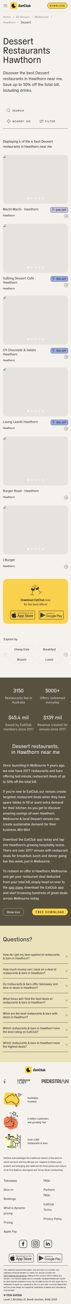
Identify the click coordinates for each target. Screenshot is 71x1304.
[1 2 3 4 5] (35, 179)
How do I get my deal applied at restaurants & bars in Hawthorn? (31, 956)
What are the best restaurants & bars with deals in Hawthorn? (30, 1015)
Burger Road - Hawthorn (21, 491)
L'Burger (9, 560)
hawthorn (9, 22)
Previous (5, 654)
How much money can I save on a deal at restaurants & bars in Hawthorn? (29, 971)
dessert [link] (26, 22)
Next (66, 654)
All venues (22, 17)
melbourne (42, 17)
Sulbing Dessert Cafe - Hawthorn (19, 280)
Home (7, 17)
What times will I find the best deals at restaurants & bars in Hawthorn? (27, 1000)
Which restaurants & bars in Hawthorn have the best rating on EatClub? (31, 1029)
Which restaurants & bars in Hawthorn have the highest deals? (31, 1044)
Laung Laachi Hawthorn (20, 422)
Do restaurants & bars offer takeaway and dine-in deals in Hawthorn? (30, 985)
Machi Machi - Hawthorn (20, 209)
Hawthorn (9, 215)
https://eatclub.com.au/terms (15, 1275)
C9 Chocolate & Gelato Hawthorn (19, 352)
